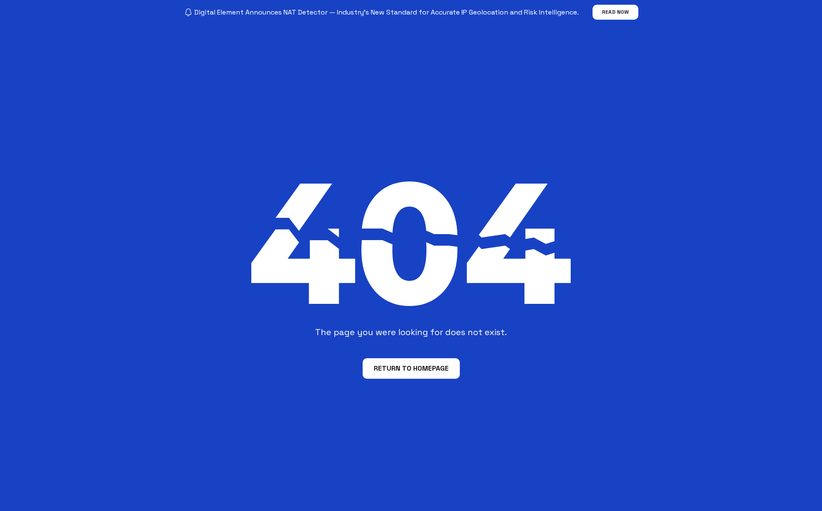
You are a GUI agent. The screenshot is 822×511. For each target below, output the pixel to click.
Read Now (615, 12)
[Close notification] (808, 12)
